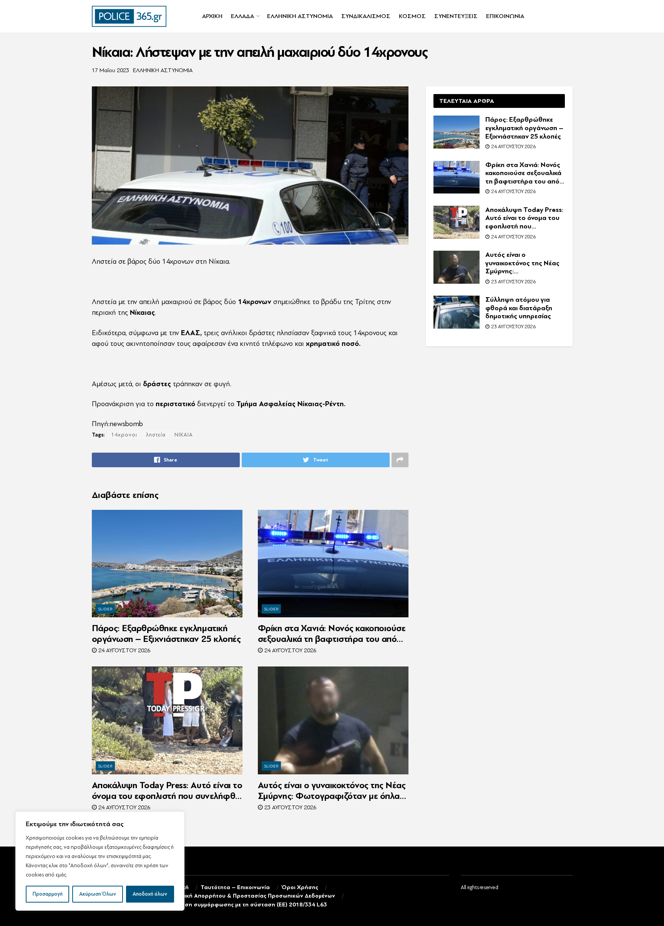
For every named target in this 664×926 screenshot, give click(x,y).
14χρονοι (124, 435)
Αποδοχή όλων (150, 894)
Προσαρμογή (48, 894)
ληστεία (156, 435)
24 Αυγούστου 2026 (123, 650)
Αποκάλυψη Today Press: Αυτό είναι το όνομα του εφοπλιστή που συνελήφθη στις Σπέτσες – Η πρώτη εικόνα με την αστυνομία (167, 791)
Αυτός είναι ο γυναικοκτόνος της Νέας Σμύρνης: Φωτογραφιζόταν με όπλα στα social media (332, 791)
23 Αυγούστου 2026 (289, 807)
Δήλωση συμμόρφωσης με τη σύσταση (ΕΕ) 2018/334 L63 (248, 904)
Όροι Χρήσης (300, 887)
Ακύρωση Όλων (97, 894)
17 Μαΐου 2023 (110, 70)
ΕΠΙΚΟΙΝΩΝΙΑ (505, 16)
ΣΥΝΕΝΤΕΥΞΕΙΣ (456, 16)
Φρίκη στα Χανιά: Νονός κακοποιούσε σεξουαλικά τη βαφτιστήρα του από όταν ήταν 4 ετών (332, 634)
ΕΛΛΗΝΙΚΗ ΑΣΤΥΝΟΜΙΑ (300, 16)
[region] (99, 861)
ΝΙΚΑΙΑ (183, 435)
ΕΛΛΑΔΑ (242, 16)
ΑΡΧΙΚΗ (212, 16)
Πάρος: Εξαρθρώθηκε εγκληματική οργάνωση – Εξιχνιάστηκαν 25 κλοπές (166, 633)
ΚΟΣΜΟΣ (412, 16)
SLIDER (105, 609)
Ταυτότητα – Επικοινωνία (235, 887)
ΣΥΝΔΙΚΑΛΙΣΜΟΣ (365, 16)
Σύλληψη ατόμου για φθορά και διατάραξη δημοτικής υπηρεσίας (518, 308)
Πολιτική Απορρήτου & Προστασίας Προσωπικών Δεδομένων (252, 896)
